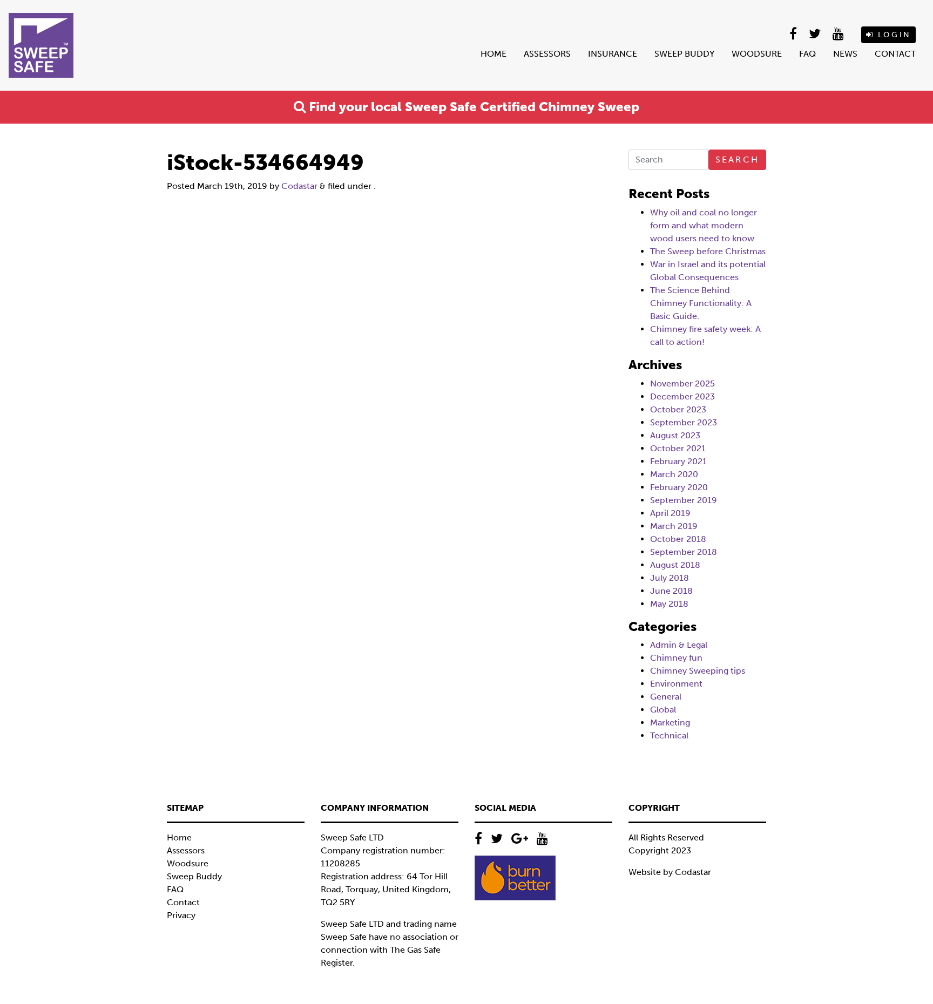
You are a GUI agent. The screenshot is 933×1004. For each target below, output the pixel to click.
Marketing (670, 722)
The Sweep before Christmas (708, 251)
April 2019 (670, 513)
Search (737, 159)
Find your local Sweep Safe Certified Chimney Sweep (472, 106)
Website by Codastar (669, 872)
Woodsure (757, 54)
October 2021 (678, 448)
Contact (895, 54)
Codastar (299, 186)
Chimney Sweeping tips (697, 671)
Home (493, 54)
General (665, 696)
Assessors (547, 54)
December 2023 (682, 396)
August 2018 (675, 565)
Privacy (181, 915)
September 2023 (683, 422)
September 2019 (683, 500)
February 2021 (678, 461)
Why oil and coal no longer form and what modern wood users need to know (703, 225)
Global (663, 709)
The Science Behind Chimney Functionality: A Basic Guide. (701, 303)
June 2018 (671, 591)
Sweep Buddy (684, 54)
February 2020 (679, 487)
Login (892, 34)
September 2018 (683, 552)
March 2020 (674, 474)
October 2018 (678, 539)
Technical (669, 735)
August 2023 (675, 435)
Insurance (612, 54)
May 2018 (669, 604)
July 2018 (669, 578)
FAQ (807, 54)
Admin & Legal (678, 645)
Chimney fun (676, 658)
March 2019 (674, 526)
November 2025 (682, 383)
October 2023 (678, 409)
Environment (676, 684)
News (845, 54)
